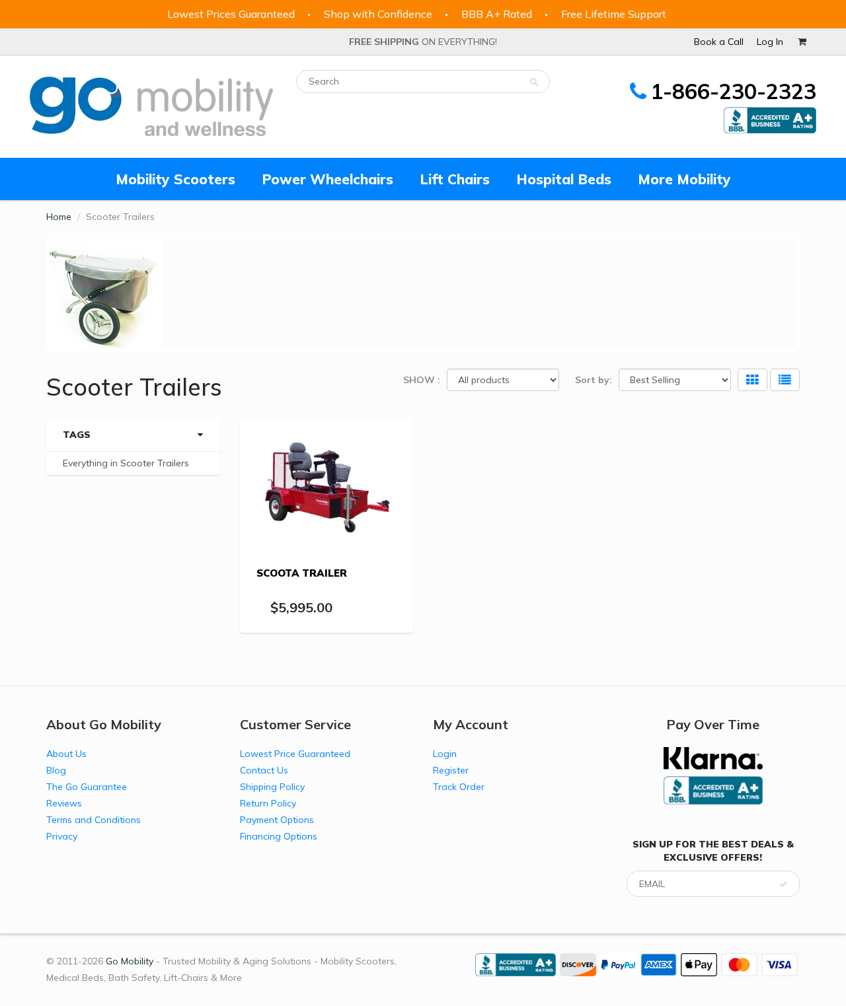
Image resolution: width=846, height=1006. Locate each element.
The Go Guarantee (86, 787)
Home (58, 217)
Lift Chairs (455, 179)
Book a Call (719, 42)
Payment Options (277, 820)
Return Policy (268, 803)
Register (451, 770)
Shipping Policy (272, 787)
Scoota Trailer (301, 573)
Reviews (64, 803)
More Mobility (684, 179)
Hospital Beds (563, 179)
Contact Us (264, 770)
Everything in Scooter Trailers (126, 463)
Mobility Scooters (175, 179)
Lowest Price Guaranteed (295, 754)
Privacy (61, 836)
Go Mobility (129, 961)
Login (445, 754)
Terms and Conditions (93, 820)
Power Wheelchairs (327, 179)
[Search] (533, 81)
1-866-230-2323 (733, 91)
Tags (77, 435)
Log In (770, 42)
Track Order (458, 787)
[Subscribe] (783, 884)
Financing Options (278, 836)
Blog (56, 770)
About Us (66, 754)
